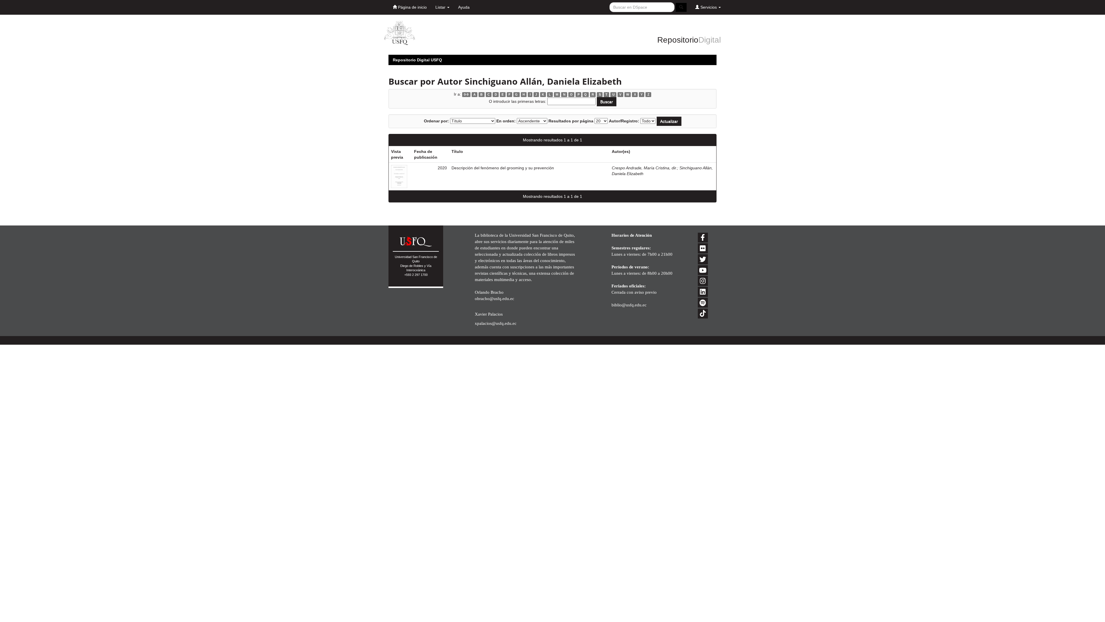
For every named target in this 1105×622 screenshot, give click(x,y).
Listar (441, 7)
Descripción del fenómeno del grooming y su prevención (502, 168)
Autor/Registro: (624, 121)
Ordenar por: (436, 121)
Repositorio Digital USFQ (417, 60)
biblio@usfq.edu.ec (629, 304)
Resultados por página (570, 121)
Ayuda (464, 7)
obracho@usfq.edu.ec (494, 298)
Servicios (708, 7)
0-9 (466, 94)
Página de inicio (412, 7)
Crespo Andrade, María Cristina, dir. (644, 168)
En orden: (506, 121)
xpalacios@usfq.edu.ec (496, 323)
